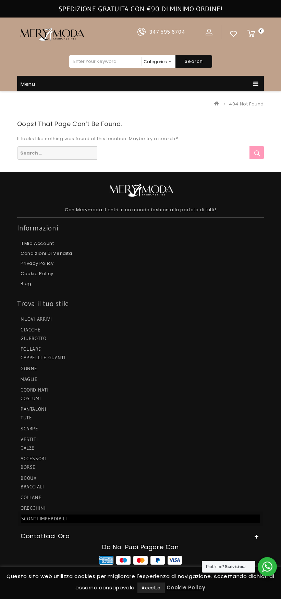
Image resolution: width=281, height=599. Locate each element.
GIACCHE (30, 330)
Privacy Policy (37, 263)
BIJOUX (29, 478)
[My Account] (209, 32)
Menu (28, 84)
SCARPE (29, 429)
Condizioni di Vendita (46, 253)
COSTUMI (31, 398)
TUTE (26, 418)
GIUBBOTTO (33, 338)
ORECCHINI (33, 508)
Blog (26, 283)
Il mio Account (37, 243)
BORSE (28, 467)
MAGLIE (29, 379)
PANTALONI (33, 409)
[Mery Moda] (218, 104)
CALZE (28, 448)
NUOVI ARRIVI (36, 319)
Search (194, 61)
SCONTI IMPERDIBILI (44, 519)
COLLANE (31, 497)
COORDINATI (34, 390)
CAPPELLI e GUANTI (43, 357)
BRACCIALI (32, 487)
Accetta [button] (151, 588)
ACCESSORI (33, 458)
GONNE (29, 368)
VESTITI (29, 439)
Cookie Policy (37, 273)
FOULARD (31, 349)
